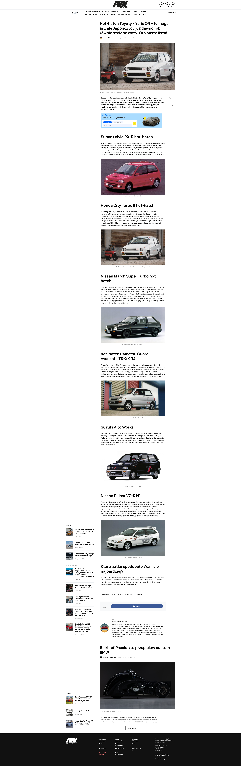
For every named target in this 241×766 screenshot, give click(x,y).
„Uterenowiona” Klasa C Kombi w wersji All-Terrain (84, 543)
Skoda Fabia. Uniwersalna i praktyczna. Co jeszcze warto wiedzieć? (84, 531)
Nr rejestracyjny (117, 122)
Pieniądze (101, 744)
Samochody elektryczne (135, 740)
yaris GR (139, 595)
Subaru (107, 136)
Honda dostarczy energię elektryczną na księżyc (84, 555)
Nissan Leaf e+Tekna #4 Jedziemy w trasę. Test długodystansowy (84, 723)
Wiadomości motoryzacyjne (103, 740)
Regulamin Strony (160, 759)
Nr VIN (107, 122)
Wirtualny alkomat (120, 748)
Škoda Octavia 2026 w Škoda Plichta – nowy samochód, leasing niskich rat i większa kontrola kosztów (83, 628)
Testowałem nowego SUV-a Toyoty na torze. (83, 587)
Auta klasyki (102, 748)
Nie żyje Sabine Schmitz (84, 711)
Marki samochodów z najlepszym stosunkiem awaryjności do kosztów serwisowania (84, 612)
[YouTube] (161, 4)
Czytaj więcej (132, 728)
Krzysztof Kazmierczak (119, 622)
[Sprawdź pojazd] (134, 123)
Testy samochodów (119, 744)
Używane (134, 744)
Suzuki (107, 427)
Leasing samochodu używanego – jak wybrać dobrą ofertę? (84, 599)
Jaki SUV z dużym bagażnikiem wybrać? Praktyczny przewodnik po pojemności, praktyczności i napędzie (84, 572)
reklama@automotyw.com (162, 754)
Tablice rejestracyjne (119, 753)
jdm (113, 595)
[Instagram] (167, 4)
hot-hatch (105, 595)
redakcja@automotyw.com (162, 755)
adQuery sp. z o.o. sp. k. (161, 745)
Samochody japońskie (125, 595)
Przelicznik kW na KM (136, 749)
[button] (69, 13)
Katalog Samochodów (119, 740)
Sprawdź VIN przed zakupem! (104, 753)
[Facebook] (173, 4)
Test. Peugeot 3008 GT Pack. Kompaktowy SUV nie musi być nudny (83, 699)
